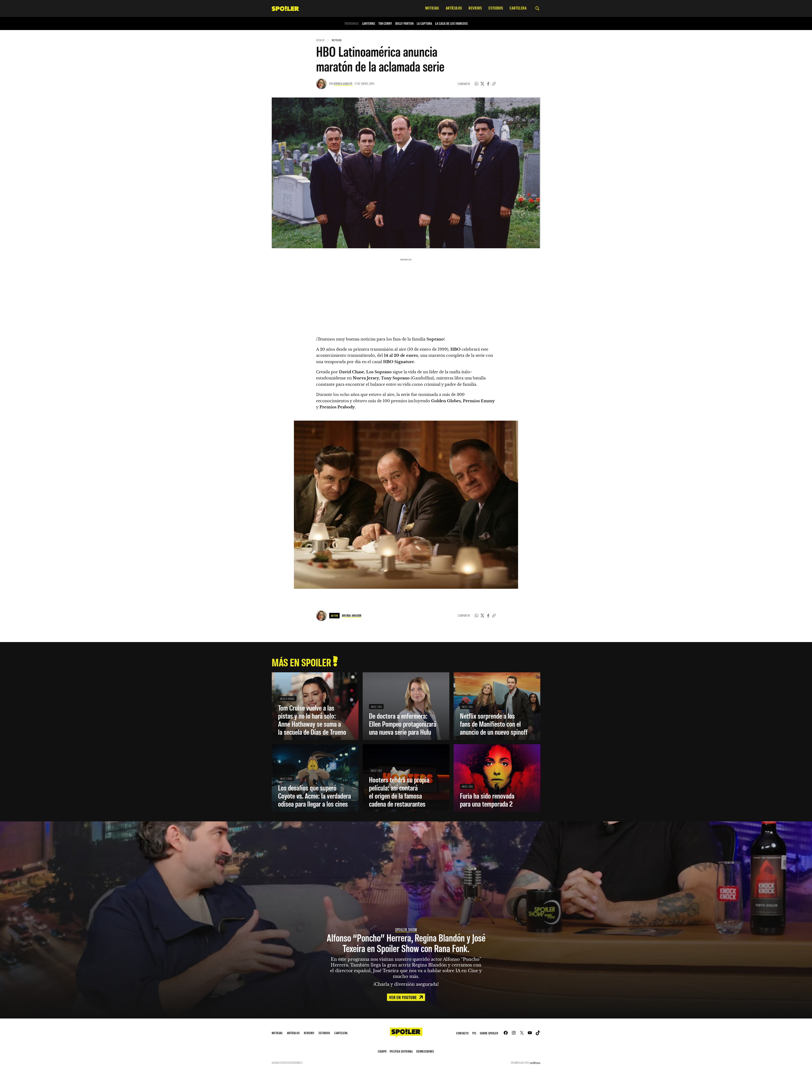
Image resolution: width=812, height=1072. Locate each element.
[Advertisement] (406, 292)
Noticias (337, 40)
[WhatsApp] (477, 84)
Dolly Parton (404, 23)
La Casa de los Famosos (451, 23)
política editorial (401, 1051)
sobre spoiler (489, 1033)
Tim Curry (385, 23)
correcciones (425, 1051)
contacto (462, 1033)
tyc (474, 1033)
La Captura (424, 23)
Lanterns (368, 23)
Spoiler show (406, 929)
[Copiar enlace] (494, 84)
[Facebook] (488, 84)
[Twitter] (482, 84)
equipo (382, 1051)
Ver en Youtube (403, 997)
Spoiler (320, 40)
